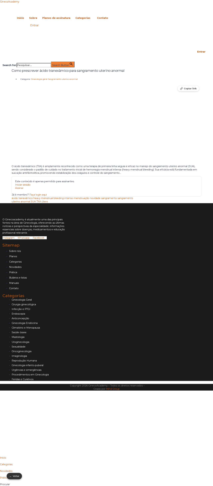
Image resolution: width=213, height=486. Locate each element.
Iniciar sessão (22, 184)
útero (45, 201)
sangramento (109, 198)
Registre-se (27, 447)
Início (20, 17)
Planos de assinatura (56, 17)
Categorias (82, 17)
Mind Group (113, 388)
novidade (95, 198)
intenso (68, 198)
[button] (84, 18)
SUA (33, 201)
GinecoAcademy (9, 1)
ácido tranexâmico (22, 198)
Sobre (33, 17)
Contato (102, 17)
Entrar (34, 25)
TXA (38, 201)
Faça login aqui (38, 194)
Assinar (19, 188)
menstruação (81, 198)
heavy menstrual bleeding (48, 198)
